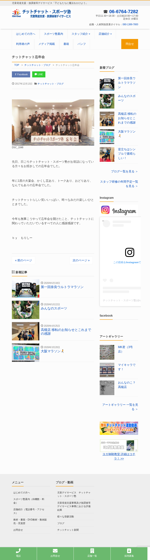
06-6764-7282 (123, 11)
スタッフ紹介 (80, 33)
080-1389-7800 (130, 24)
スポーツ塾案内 (53, 33)
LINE (40, 74)
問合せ (130, 43)
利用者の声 (23, 43)
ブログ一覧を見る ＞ (124, 171)
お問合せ (18, 530)
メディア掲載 (46, 43)
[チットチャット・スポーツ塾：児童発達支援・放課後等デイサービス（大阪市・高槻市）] (42, 12)
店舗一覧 (92, 556)
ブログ (60, 523)
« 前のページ (23, 260)
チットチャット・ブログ (51, 83)
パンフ (82, 43)
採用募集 (129, 556)
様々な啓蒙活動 (65, 516)
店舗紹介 (104, 33)
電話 (18, 556)
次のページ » (81, 260)
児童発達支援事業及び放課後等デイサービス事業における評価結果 (74, 506)
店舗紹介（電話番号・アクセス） (28, 511)
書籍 (66, 43)
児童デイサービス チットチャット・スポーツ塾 (74, 494)
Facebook (22, 74)
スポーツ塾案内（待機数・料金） (28, 501)
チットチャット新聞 (68, 530)
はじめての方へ (25, 33)
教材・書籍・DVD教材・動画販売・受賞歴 (30, 521)
